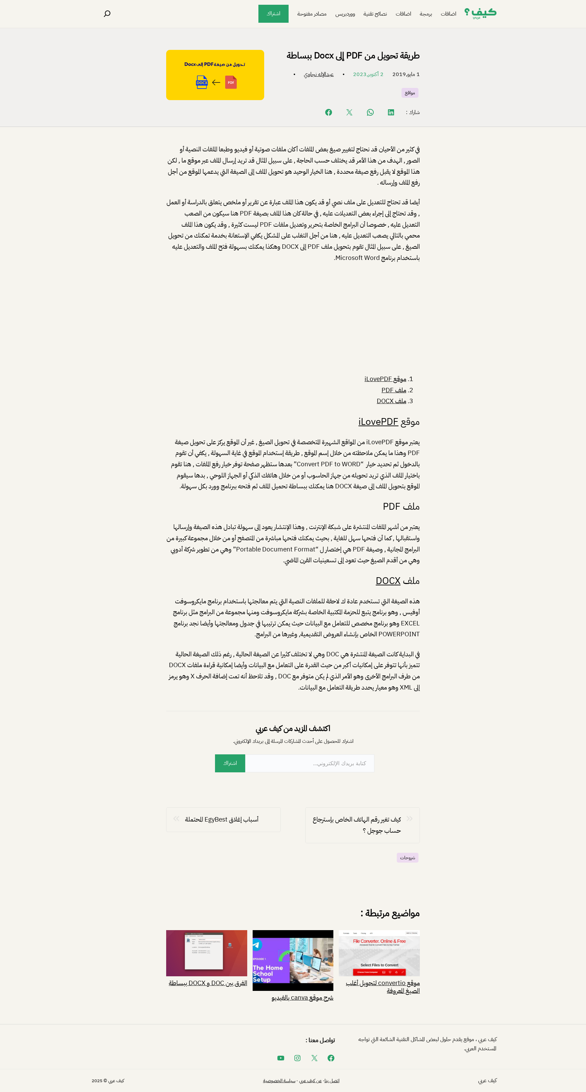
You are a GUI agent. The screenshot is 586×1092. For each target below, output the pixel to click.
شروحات (407, 857)
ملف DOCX (391, 401)
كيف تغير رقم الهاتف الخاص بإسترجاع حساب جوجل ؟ (357, 824)
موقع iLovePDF (385, 379)
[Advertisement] (293, 319)
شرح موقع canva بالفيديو (302, 997)
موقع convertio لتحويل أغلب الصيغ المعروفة (383, 986)
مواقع (410, 92)
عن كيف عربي (310, 1080)
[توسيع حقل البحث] (107, 14)
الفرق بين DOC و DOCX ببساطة (208, 982)
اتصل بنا (332, 1080)
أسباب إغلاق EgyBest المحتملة (221, 819)
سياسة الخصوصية (279, 1080)
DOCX (388, 581)
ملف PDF (394, 390)
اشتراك (273, 14)
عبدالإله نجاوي (319, 74)
